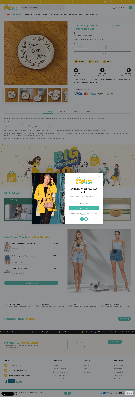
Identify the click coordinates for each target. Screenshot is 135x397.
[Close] (100, 176)
